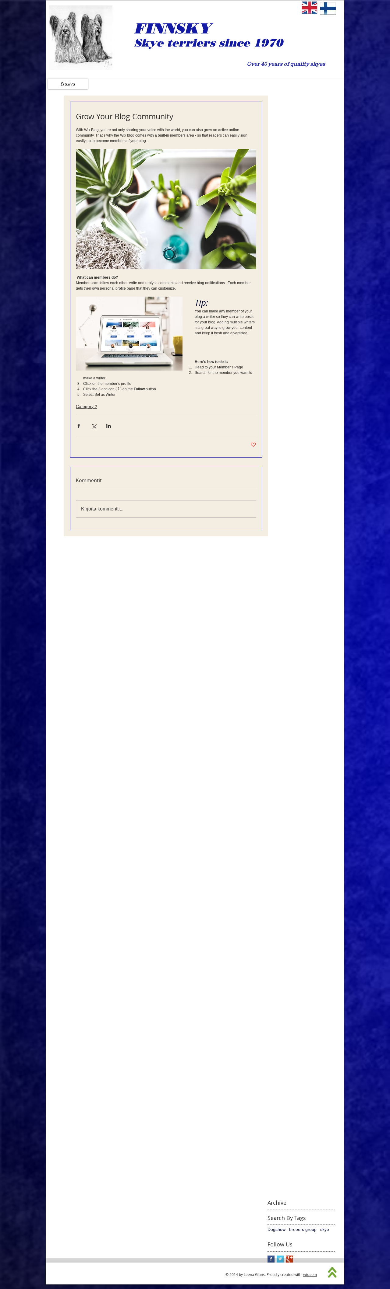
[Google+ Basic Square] (289, 1259)
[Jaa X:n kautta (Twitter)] (94, 426)
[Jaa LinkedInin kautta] (109, 426)
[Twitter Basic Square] (280, 1259)
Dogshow (276, 1229)
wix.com (310, 1274)
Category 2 (86, 406)
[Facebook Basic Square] (271, 1259)
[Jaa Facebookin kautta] (79, 426)
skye (324, 1229)
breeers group (303, 1229)
